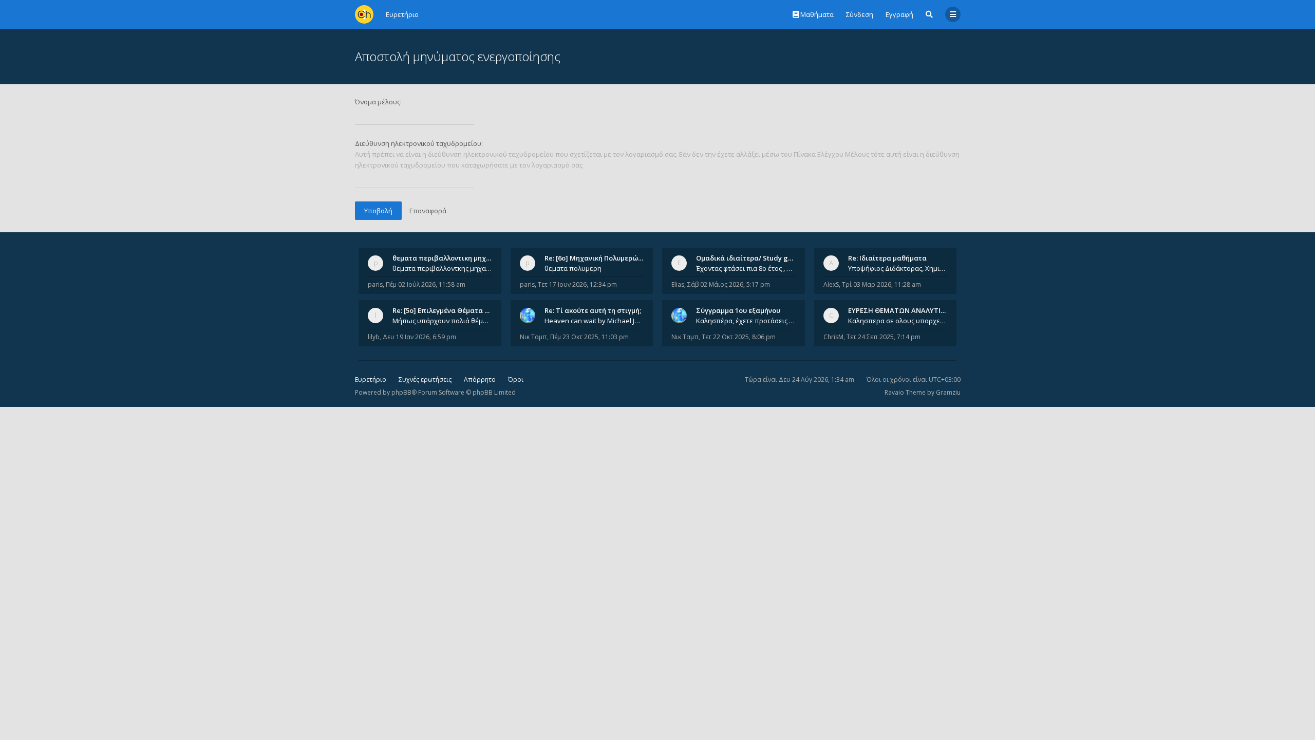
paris (375, 284)
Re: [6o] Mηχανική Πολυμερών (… (597, 258)
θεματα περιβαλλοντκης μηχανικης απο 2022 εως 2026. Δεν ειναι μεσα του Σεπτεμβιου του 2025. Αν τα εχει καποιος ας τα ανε (442, 268)
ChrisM (833, 336)
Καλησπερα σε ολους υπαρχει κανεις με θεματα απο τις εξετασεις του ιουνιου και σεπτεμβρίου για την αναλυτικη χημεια (898, 320)
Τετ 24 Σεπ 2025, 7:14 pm (883, 336)
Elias (677, 284)
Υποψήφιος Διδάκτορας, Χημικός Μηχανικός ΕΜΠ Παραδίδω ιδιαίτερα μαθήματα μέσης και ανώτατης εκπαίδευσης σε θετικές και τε (898, 268)
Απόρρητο (480, 379)
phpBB (401, 392)
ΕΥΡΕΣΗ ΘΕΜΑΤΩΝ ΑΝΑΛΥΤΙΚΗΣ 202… (910, 310)
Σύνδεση (859, 14)
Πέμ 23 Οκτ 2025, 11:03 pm (589, 336)
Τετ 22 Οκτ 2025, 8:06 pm (739, 336)
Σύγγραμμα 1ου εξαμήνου (738, 310)
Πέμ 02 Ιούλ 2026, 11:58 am (425, 284)
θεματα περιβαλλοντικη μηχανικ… (448, 258)
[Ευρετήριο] (364, 14)
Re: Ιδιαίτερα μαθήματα (887, 258)
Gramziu (948, 392)
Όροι (515, 379)
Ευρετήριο (370, 379)
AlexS (831, 284)
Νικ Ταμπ (533, 336)
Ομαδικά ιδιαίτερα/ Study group (749, 258)
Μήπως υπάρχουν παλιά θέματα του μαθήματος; (442, 320)
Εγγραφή (899, 14)
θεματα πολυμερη (573, 268)
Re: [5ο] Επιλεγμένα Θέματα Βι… (444, 310)
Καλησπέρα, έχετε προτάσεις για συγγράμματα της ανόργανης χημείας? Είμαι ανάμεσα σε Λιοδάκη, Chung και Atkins (746, 320)
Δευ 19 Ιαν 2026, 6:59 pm (419, 336)
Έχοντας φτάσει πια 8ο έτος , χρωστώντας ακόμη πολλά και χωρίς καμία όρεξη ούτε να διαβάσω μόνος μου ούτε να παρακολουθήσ (746, 268)
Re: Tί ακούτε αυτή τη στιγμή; (592, 310)
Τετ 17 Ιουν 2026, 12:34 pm (577, 284)
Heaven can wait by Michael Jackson (594, 320)
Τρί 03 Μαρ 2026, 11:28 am (881, 284)
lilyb (374, 336)
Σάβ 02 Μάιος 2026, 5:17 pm (728, 284)
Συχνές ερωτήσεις (425, 379)
